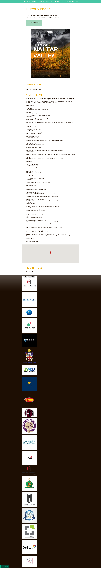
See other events (34, 23)
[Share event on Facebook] (26, 271)
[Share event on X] (29, 271)
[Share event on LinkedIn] (32, 271)
